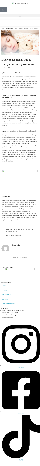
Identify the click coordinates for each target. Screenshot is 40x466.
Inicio (2, 28)
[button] (20, 15)
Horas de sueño (9, 28)
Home (4, 285)
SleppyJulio (16, 245)
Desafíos (4, 290)
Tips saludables (6, 294)
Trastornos (5, 299)
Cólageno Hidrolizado (8, 303)
